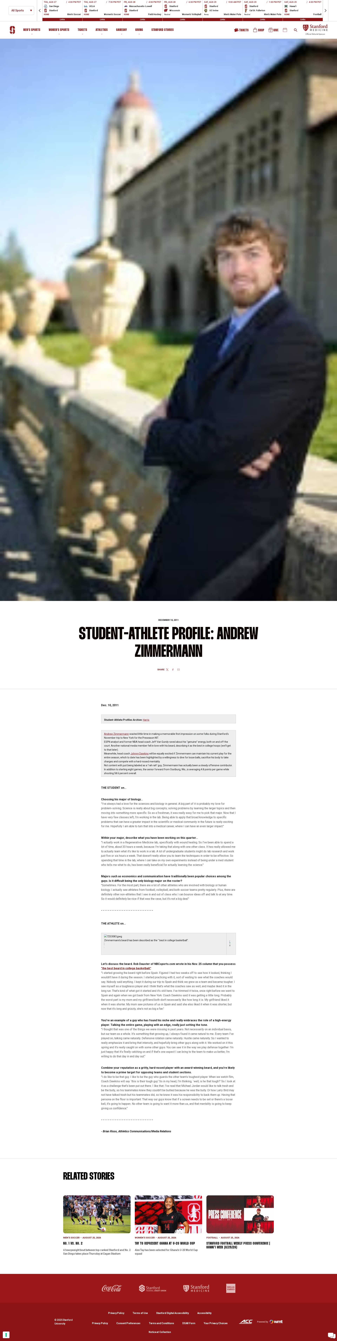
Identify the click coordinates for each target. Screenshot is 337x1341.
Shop (259, 31)
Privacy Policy (119, 1312)
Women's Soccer (145, 1237)
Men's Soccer (71, 1237)
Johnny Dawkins (140, 753)
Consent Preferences (128, 1323)
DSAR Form (188, 1323)
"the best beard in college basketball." (126, 968)
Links (62, 19)
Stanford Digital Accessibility (175, 1312)
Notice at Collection (160, 1332)
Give (273, 31)
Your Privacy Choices (216, 1323)
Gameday (121, 30)
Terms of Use (140, 1313)
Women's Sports (59, 30)
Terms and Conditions (161, 1323)
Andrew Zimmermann (116, 734)
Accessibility (204, 1312)
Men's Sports (31, 30)
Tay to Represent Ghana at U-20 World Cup (165, 1243)
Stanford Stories (162, 30)
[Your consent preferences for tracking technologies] (6, 1335)
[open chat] (331, 1335)
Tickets (82, 30)
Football (212, 1237)
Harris (146, 719)
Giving (139, 30)
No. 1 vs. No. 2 (73, 1243)
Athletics (102, 30)
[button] (39, 10)
